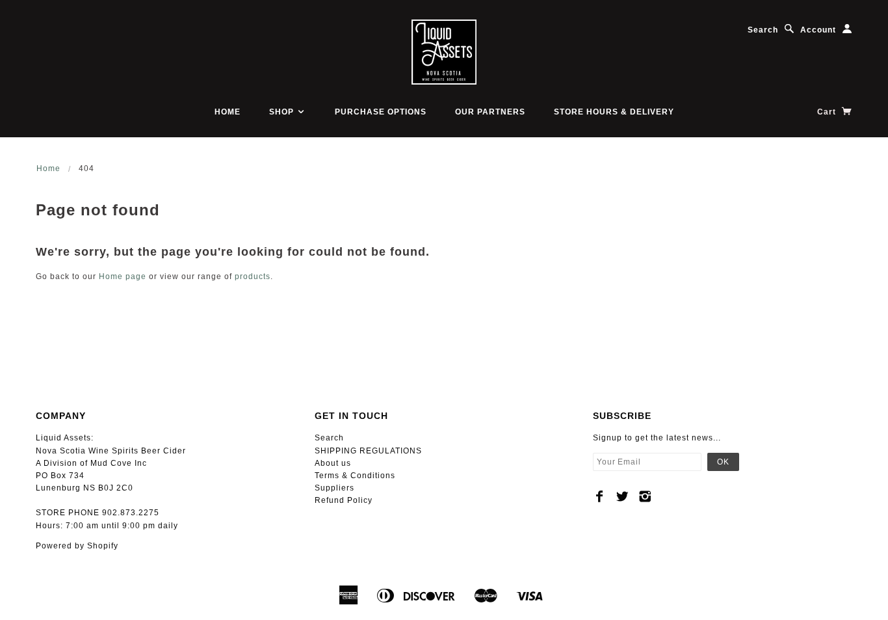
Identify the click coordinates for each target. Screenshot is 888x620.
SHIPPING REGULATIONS (368, 450)
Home (228, 111)
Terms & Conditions (355, 475)
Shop (282, 111)
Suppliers (334, 487)
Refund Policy (343, 500)
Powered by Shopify (77, 545)
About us (333, 463)
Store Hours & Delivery (614, 111)
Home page (122, 276)
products (252, 276)
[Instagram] (645, 496)
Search (763, 29)
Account (818, 29)
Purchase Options (380, 111)
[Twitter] (622, 496)
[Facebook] (600, 496)
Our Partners (490, 111)
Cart (828, 111)
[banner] (444, 52)
